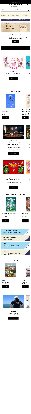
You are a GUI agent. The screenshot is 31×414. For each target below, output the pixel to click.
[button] (28, 5)
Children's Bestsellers (15, 195)
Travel (15, 260)
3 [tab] (12, 48)
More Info (13, 318)
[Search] (28, 10)
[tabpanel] (15, 36)
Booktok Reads (23, 19)
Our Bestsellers (15, 91)
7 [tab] (21, 48)
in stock (13, 187)
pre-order (13, 153)
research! (15, 41)
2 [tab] (10, 48)
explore (13, 78)
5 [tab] (16, 48)
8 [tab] (23, 48)
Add (6, 117)
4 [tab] (14, 48)
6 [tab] (19, 48)
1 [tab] (7, 48)
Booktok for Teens (8, 19)
